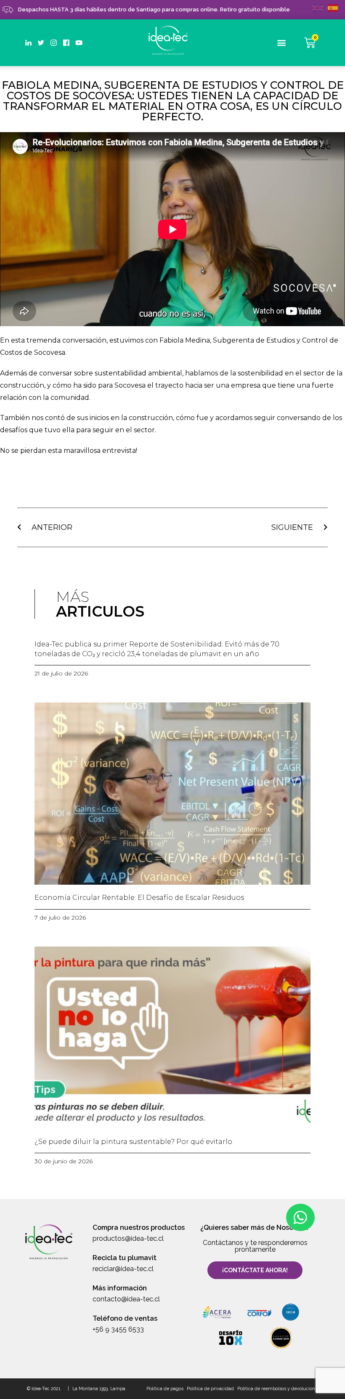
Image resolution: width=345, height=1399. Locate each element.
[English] (320, 7)
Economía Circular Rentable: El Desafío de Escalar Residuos (139, 898)
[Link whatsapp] (300, 1217)
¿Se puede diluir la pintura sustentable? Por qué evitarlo (133, 1142)
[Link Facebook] (66, 43)
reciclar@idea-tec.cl (123, 1269)
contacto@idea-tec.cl (126, 1299)
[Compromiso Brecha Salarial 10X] (230, 1337)
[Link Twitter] (41, 43)
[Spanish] (335, 7)
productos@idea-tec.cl (128, 1238)
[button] (282, 43)
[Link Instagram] (53, 43)
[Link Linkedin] (28, 43)
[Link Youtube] (79, 43)
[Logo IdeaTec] (173, 41)
